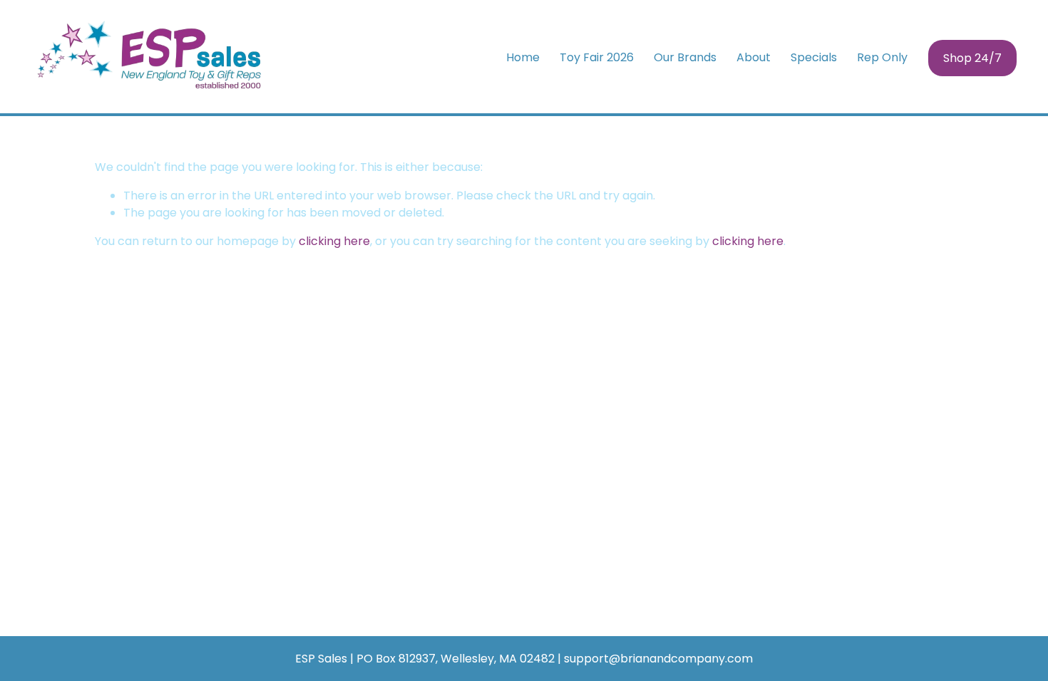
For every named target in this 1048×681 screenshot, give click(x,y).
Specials (814, 57)
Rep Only (882, 57)
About (753, 57)
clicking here (334, 241)
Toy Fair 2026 (597, 57)
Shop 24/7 (972, 58)
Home (523, 57)
